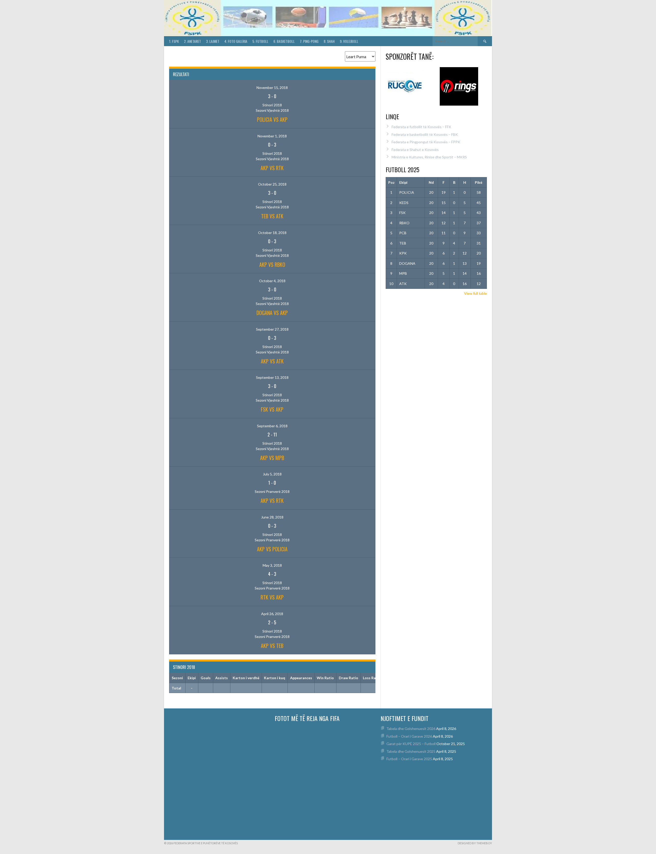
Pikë (478, 182)
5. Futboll (260, 41)
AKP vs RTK (272, 168)
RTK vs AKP (272, 597)
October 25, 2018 (272, 184)
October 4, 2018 (272, 281)
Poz (391, 182)
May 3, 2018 (272, 565)
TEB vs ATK (272, 216)
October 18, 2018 (272, 232)
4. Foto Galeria (235, 41)
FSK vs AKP (272, 409)
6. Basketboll (284, 41)
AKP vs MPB (272, 458)
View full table (475, 293)
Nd (431, 182)
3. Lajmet (212, 41)
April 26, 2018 (272, 614)
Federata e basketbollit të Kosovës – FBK (425, 134)
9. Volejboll (349, 41)
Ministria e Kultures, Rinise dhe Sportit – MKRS (429, 157)
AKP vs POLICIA (272, 549)
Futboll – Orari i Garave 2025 (409, 759)
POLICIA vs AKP (272, 119)
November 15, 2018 (272, 87)
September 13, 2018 (272, 377)
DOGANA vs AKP (272, 313)
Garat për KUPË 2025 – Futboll (411, 743)
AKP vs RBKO (272, 264)
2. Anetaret (192, 41)
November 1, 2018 (272, 136)
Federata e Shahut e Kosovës (415, 149)
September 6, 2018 (272, 426)
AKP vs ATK (272, 361)
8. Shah (329, 41)
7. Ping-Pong (309, 41)
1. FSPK (174, 41)
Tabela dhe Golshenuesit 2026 (410, 728)
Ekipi (403, 182)
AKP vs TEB (272, 645)
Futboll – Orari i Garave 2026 (409, 736)
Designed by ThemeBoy (475, 843)
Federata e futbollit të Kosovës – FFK (421, 127)
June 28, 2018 (272, 517)
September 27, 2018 (272, 329)
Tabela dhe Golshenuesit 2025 (410, 751)
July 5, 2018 (272, 474)
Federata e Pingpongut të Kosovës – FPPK (426, 142)
